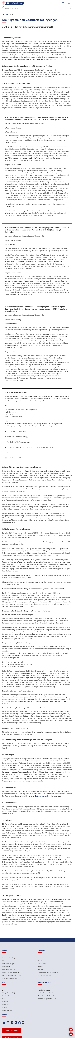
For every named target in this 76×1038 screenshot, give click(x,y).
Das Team (41, 961)
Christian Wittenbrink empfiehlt (48, 972)
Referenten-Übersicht (45, 975)
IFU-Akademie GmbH (44, 990)
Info (7, 15)
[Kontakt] (4, 1022)
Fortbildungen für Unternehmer (12, 975)
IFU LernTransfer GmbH (45, 993)
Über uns (41, 958)
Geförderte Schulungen (9, 958)
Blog (3, 990)
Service (4, 950)
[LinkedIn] (23, 1022)
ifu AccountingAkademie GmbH (47, 999)
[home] (3, 15)
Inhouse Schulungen (8, 961)
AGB (3, 999)
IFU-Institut (42, 950)
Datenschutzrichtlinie (42, 796)
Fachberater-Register (8, 969)
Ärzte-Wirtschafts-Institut (46, 996)
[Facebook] (12, 1022)
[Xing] (16, 1022)
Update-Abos (6, 966)
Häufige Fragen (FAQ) (8, 993)
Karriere (40, 966)
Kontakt (40, 969)
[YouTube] (8, 1022)
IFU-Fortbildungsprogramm (10, 972)
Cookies (4, 1007)
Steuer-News (42, 964)
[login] (69, 3)
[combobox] (37, 8)
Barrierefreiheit (7, 1010)
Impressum (5, 1004)
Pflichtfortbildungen (8, 964)
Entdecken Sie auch (44, 982)
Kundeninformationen (9, 996)
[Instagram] (19, 1022)
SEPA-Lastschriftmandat (9, 978)
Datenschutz (6, 1001)
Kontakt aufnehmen (11, 1030)
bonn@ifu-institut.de (47, 149)
